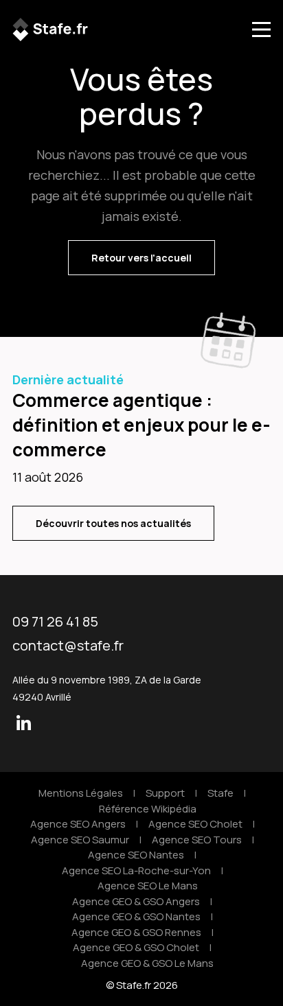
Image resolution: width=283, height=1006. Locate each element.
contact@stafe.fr (68, 645)
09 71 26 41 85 (55, 621)
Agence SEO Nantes (136, 854)
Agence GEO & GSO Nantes (136, 916)
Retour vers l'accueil (141, 257)
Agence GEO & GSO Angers (136, 901)
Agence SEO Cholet (195, 824)
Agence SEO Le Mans (148, 885)
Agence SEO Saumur (80, 839)
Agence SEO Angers (78, 824)
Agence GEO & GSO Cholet (136, 947)
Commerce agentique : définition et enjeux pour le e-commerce (141, 425)
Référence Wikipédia (147, 809)
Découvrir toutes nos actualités (113, 523)
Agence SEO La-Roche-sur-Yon (136, 870)
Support (165, 793)
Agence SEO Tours (197, 839)
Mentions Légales (80, 793)
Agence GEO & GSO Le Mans (147, 963)
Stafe (220, 793)
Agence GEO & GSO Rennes (136, 932)
